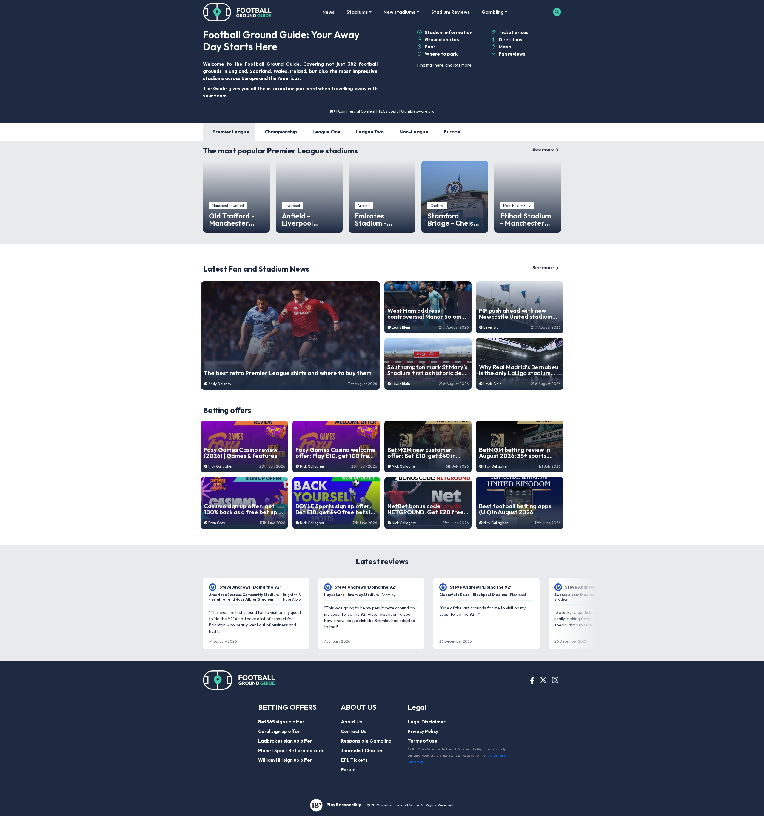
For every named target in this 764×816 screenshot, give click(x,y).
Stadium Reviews (450, 12)
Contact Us (353, 731)
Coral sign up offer (279, 731)
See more (543, 149)
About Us (351, 722)
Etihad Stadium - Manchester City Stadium (525, 219)
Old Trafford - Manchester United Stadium (234, 219)
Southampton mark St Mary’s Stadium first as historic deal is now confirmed (427, 370)
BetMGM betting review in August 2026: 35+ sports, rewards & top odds (514, 453)
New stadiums (399, 12)
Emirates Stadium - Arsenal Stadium (382, 219)
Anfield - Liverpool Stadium (297, 219)
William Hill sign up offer (285, 760)
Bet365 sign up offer (281, 722)
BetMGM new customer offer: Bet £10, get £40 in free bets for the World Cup (426, 453)
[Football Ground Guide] (237, 12)
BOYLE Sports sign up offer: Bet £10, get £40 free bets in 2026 (334, 509)
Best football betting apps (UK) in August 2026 (515, 509)
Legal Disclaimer (427, 722)
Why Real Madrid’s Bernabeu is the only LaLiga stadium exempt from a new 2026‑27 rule (518, 370)
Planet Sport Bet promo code (291, 750)
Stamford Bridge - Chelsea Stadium (454, 219)
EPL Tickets (354, 760)
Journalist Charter (362, 750)
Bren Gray (216, 523)
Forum (348, 769)
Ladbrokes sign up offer (285, 741)
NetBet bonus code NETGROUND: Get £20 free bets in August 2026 (425, 509)
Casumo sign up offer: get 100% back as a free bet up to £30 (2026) (244, 509)
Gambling (493, 12)
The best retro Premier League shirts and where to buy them (288, 373)
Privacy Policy (423, 731)
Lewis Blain (401, 327)
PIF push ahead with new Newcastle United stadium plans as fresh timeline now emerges (516, 314)
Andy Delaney (219, 383)
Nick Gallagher (220, 466)
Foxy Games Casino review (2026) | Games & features (241, 453)
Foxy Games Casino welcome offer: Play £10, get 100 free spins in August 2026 (335, 453)
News (328, 12)
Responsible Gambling (366, 741)
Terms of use (422, 741)
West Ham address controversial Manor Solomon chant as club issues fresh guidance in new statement (427, 314)
